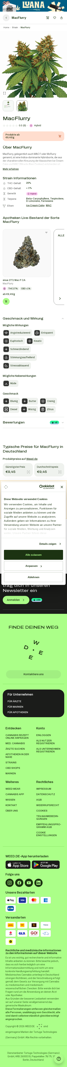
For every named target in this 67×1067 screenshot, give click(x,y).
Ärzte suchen (15, 749)
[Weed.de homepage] (33, 650)
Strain (15, 27)
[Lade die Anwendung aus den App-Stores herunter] (17, 865)
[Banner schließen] (62, 487)
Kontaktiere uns (34, 674)
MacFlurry (25, 27)
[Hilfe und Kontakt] (59, 1059)
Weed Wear (12, 789)
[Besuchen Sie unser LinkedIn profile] (38, 883)
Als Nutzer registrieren (45, 742)
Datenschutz (45, 794)
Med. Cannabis (15, 743)
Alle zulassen (33, 554)
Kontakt (11, 805)
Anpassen (31, 565)
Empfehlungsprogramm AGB (48, 825)
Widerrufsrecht (47, 805)
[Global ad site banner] (34, 6)
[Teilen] (61, 18)
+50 (38, 600)
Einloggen (43, 735)
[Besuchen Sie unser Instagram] (9, 883)
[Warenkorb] (48, 18)
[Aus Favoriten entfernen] (46, 232)
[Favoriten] (54, 18)
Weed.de (31, 458)
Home (6, 27)
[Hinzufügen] (6, 301)
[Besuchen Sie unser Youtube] (29, 883)
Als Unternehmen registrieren (48, 750)
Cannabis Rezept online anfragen (17, 736)
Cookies (41, 810)
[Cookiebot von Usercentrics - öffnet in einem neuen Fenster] (40, 487)
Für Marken (15, 707)
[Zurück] (6, 17)
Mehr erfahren (11, 169)
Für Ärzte (14, 701)
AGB (39, 800)
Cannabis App (14, 794)
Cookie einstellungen (46, 834)
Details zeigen (47, 543)
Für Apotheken (18, 712)
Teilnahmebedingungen (47, 817)
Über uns (11, 810)
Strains (10, 762)
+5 (56, 422)
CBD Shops (12, 768)
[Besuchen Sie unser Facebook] (19, 883)
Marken (10, 773)
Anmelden (13, 599)
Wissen (10, 800)
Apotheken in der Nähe (17, 755)
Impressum (43, 789)
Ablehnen (33, 577)
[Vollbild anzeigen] (4, 93)
